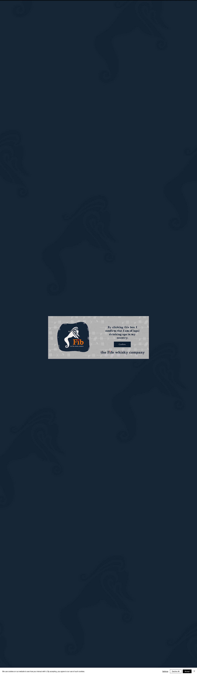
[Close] (194, 671)
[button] (122, 344)
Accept (187, 671)
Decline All (175, 671)
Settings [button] (165, 671)
